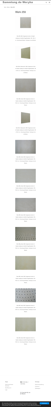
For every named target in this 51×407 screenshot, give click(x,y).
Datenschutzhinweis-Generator (9, 385)
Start (5, 7)
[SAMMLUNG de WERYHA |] (18, 2)
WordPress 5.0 (8, 387)
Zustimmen (44, 403)
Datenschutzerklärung (39, 384)
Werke (8, 7)
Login (6, 389)
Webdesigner (37, 388)
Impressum (37, 386)
